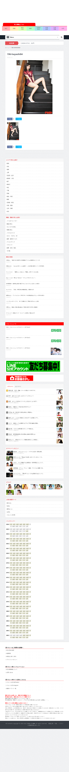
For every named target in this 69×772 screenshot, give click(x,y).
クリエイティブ (11, 242)
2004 (7, 630)
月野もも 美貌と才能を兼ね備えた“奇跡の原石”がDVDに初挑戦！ (22, 307)
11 (23, 541)
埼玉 (8, 187)
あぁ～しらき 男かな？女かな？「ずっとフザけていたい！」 (21, 277)
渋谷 (8, 166)
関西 (30, 28)
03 (17, 524)
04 (20, 524)
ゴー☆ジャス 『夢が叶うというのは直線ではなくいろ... (28, 473)
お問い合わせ (9, 672)
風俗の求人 (9, 224)
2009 (7, 606)
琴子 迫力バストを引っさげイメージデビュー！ (21, 396)
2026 (7, 524)
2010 (7, 601)
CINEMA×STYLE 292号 (27, 43)
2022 (7, 543)
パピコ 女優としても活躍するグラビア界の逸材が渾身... (23, 423)
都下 (8, 181)
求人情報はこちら (19, 24)
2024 (7, 534)
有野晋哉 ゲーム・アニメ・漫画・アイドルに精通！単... (28, 468)
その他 (8, 251)
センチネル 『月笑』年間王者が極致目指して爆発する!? (20, 289)
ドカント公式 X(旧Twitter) (12, 682)
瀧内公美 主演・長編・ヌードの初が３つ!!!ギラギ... (22, 390)
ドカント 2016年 (11, 515)
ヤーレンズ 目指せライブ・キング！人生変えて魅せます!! (20, 313)
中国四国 (46, 28)
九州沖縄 (54, 28)
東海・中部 (9, 196)
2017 (7, 568)
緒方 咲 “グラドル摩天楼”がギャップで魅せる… (21, 429)
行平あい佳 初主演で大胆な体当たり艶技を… (20, 412)
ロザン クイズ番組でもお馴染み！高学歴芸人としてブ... (28, 462)
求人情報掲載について (11, 669)
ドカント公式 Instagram (12, 685)
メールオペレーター (12, 221)
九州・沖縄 (9, 208)
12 (26, 531)
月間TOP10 (10, 386)
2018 (7, 563)
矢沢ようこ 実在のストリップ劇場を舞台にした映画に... (23, 439)
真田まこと (9, 509)
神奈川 (8, 184)
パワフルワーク (11, 233)
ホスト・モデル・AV (12, 236)
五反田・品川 (10, 175)
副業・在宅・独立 (11, 248)
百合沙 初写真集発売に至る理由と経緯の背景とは (21, 434)
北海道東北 (38, 28)
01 (10, 524)
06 (26, 524)
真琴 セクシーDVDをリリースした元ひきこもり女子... (22, 401)
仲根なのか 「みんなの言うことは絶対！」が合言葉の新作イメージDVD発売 (25, 266)
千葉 (8, 190)
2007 (7, 616)
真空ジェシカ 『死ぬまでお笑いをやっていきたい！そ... (27, 457)
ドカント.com (31, 723)
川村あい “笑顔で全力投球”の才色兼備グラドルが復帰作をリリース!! (23, 260)
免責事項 (8, 653)
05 (23, 524)
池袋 (8, 169)
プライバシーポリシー (11, 659)
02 (13, 524)
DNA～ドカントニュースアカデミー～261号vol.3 (18, 337)
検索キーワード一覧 (11, 688)
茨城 (8, 193)
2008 (7, 611)
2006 (7, 621)
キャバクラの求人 (11, 227)
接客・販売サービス (12, 239)
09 (16, 541)
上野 (8, 172)
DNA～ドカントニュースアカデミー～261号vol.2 (18, 348)
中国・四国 (9, 205)
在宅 (63, 28)
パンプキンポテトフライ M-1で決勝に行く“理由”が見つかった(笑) (22, 301)
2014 (7, 582)
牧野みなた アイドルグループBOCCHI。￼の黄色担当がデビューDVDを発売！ (25, 295)
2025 (7, 529)
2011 (7, 597)
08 (13, 541)
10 (19, 541)
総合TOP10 (18, 386)
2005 (7, 626)
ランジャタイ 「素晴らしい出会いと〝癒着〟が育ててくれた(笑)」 (22, 272)
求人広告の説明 (10, 650)
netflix (8, 512)
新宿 (8, 163)
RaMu (8, 506)
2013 (7, 587)
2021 (7, 548)
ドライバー (9, 245)
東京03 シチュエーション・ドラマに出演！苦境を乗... (27, 451)
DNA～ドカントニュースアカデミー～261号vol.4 (18, 327)
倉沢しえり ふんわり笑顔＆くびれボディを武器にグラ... (23, 418)
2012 (7, 592)
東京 (6, 28)
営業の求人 (9, 230)
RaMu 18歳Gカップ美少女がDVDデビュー (19, 407)
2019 (7, 558)
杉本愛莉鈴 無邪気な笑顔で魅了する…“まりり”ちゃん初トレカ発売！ (23, 283)
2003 (7, 635)
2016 (7, 572)
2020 (7, 553)
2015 (7, 577)
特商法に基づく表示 (11, 656)
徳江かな (9, 503)
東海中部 (22, 28)
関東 (14, 28)
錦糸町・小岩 (10, 178)
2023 (7, 539)
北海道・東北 (10, 202)
